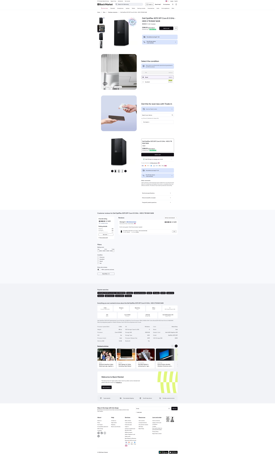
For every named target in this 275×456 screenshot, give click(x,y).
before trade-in (151, 27)
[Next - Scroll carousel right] (176, 346)
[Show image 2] (118, 171)
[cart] (176, 4)
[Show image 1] (115, 171)
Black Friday (141, 428)
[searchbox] (130, 4)
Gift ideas (141, 426)
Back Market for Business (130, 438)
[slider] (99, 251)
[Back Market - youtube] (105, 433)
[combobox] (157, 115)
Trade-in (127, 426)
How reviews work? (104, 237)
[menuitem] (120, 8)
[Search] (116, 4)
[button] (132, 22)
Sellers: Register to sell (130, 434)
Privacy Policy (155, 431)
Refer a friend (128, 420)
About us (99, 420)
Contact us (113, 420)
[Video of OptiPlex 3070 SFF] (101, 28)
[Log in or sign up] (172, 4)
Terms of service (156, 420)
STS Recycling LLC (154, 163)
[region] (137, 359)
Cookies (154, 426)
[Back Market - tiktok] (102, 433)
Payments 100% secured (130, 440)
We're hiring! (100, 428)
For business (166, 4)
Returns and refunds (115, 426)
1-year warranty (128, 422)
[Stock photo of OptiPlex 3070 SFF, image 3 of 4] (101, 44)
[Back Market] (105, 4)
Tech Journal (141, 420)
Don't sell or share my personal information (157, 428)
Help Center (114, 422)
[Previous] (112, 171)
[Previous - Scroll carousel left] (172, 346)
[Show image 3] (122, 171)
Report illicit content (156, 433)
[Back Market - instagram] (98, 433)
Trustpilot (99, 430)
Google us (119, 382)
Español (176, 1)
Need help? (158, 4)
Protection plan (128, 424)
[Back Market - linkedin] (98, 436)
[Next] (125, 171)
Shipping (113, 424)
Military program (128, 432)
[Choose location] (167, 1)
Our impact (100, 424)
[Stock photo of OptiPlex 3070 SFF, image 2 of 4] (101, 36)
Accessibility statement (102, 426)
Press (98, 422)
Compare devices (143, 422)
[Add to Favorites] (176, 28)
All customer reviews (143, 424)
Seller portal (127, 436)
